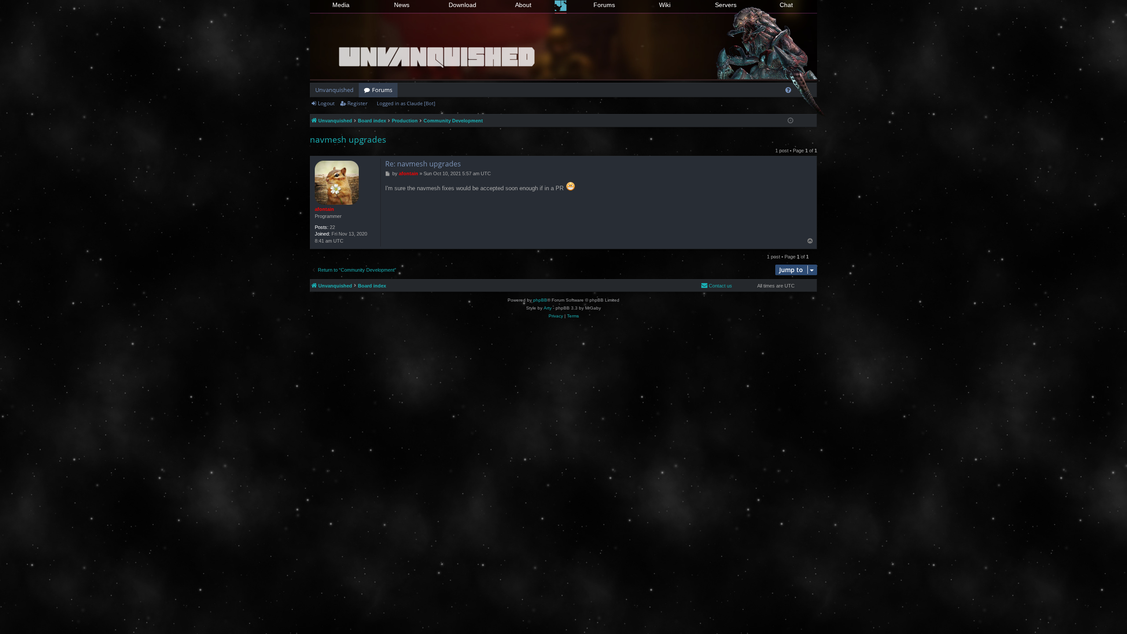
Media (341, 4)
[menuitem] (788, 90)
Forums (604, 4)
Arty (548, 308)
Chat (786, 4)
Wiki (664, 4)
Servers (726, 4)
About (523, 4)
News (401, 4)
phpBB (540, 300)
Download (462, 4)
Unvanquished (334, 90)
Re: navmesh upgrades (423, 163)
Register (357, 103)
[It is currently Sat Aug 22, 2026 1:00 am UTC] (790, 121)
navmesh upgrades (348, 139)
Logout (326, 103)
